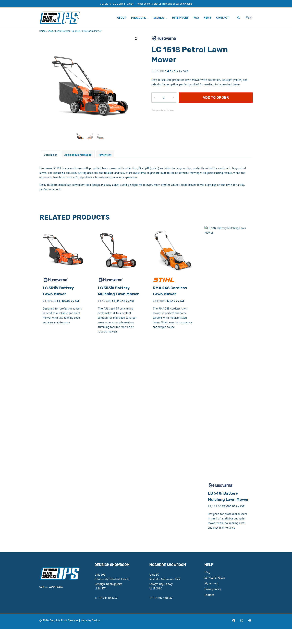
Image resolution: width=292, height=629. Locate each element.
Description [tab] (50, 154)
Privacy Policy (212, 589)
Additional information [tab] (78, 154)
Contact (222, 17)
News (207, 17)
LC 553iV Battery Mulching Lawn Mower (118, 291)
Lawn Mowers (167, 110)
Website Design (90, 620)
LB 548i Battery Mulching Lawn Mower (228, 496)
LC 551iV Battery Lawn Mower (58, 291)
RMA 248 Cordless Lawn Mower (170, 291)
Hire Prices (180, 17)
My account (211, 583)
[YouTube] (250, 620)
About (121, 17)
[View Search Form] (238, 17)
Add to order (216, 97)
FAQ (196, 17)
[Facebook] (234, 620)
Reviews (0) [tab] (105, 154)
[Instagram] (242, 620)
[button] (136, 39)
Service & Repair (214, 577)
